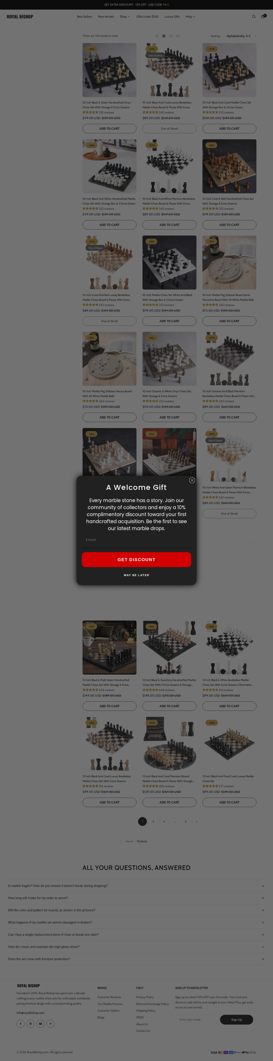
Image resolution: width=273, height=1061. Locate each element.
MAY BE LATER (136, 575)
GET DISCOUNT (136, 559)
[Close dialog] (192, 480)
